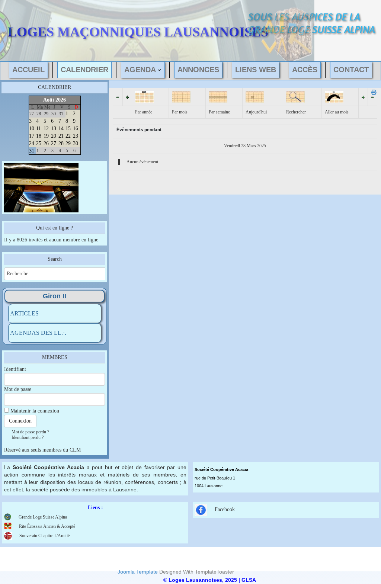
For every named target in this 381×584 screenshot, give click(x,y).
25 (38, 143)
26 (46, 143)
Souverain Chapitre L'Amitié (44, 535)
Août (48, 100)
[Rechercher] (295, 96)
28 (61, 143)
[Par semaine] (218, 96)
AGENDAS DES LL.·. (38, 333)
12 (46, 128)
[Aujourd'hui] (255, 96)
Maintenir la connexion (34, 411)
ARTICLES (24, 313)
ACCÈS (304, 69)
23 (75, 136)
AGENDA (140, 69)
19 (46, 136)
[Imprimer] (371, 92)
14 (61, 128)
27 (53, 143)
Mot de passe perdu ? (30, 431)
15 (68, 128)
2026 (60, 100)
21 (61, 136)
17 (31, 136)
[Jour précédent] (127, 97)
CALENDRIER (84, 69)
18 (38, 136)
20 (53, 136)
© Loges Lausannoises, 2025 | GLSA (209, 580)
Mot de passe (17, 389)
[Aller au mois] (334, 96)
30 (75, 143)
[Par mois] (181, 96)
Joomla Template (138, 572)
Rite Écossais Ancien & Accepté (47, 526)
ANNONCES (198, 69)
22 (68, 136)
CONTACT (351, 69)
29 (68, 143)
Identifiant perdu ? (28, 437)
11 (38, 128)
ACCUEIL (28, 69)
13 (53, 128)
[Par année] (144, 96)
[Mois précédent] (117, 97)
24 (31, 143)
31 (31, 151)
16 (75, 128)
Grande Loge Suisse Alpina (43, 517)
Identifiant (15, 369)
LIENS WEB (255, 69)
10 (31, 128)
